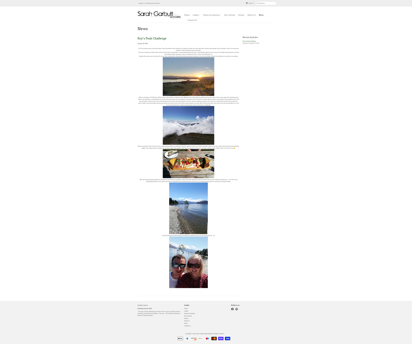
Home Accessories (211, 15)
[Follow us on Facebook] (232, 310)
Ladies (196, 15)
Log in (141, 3)
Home (187, 15)
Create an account (153, 3)
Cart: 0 (251, 3)
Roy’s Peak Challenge (152, 38)
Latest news (142, 305)
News (261, 15)
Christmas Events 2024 (144, 308)
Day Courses (229, 15)
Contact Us (192, 20)
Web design (208, 333)
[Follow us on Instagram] (237, 310)
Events (241, 15)
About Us (251, 15)
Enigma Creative (219, 333)
